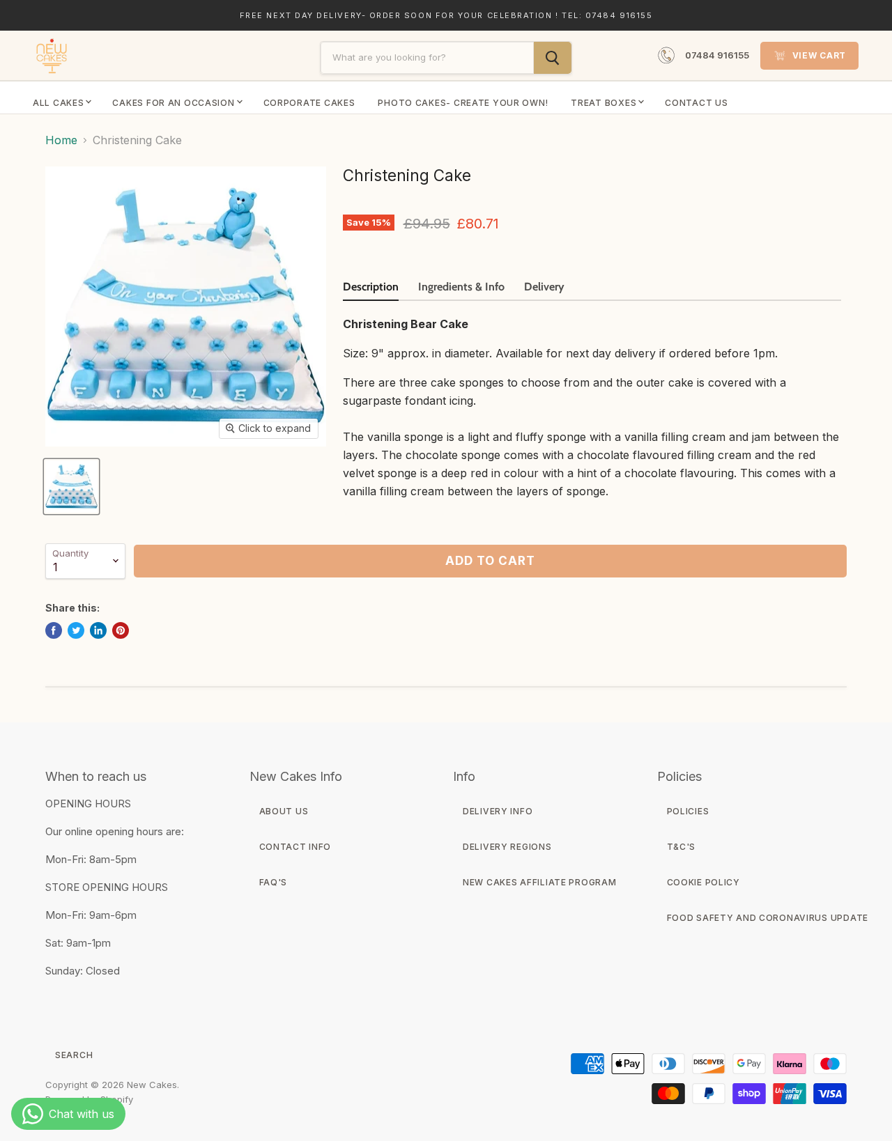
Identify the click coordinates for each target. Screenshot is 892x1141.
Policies (688, 811)
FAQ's (273, 882)
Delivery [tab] (544, 286)
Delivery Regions (507, 846)
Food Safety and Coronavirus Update (767, 918)
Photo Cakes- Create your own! (463, 103)
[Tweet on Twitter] (76, 630)
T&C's (681, 846)
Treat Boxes (603, 103)
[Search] (552, 58)
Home (61, 140)
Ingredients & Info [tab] (461, 286)
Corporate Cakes (309, 103)
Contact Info (295, 846)
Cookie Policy (703, 882)
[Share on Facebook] (53, 630)
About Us (284, 811)
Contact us (696, 103)
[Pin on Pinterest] (120, 630)
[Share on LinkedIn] (98, 630)
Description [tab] (371, 286)
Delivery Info (497, 811)
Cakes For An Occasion (173, 103)
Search (74, 1055)
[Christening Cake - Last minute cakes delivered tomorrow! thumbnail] (71, 486)
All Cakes (58, 103)
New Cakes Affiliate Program (539, 882)
